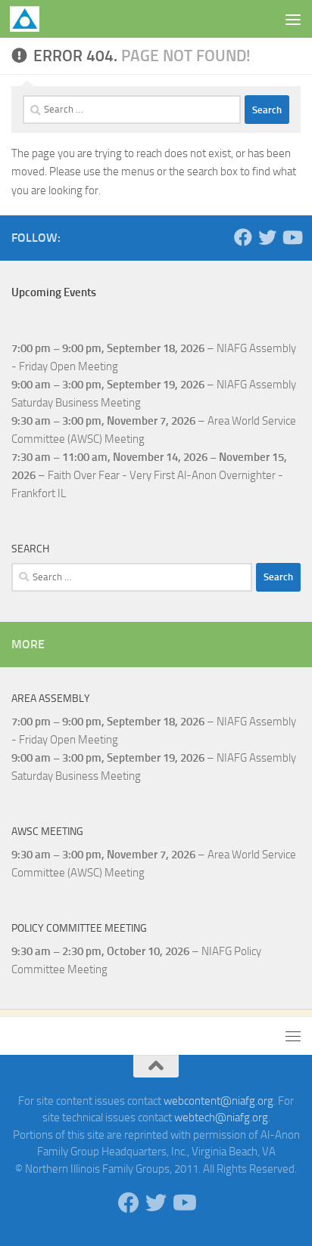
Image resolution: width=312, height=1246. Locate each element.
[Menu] (293, 19)
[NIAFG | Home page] (29, 19)
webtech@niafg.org (221, 1117)
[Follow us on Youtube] (291, 237)
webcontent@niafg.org (218, 1101)
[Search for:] (132, 109)
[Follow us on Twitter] (267, 237)
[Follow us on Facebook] (243, 237)
